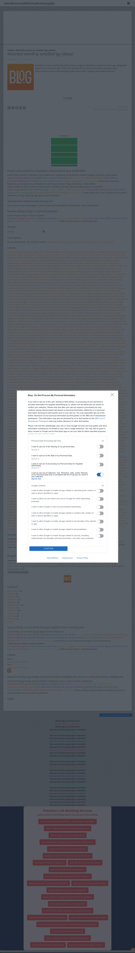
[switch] (100, 446)
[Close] (113, 395)
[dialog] (67, 476)
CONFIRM (48, 549)
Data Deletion (52, 558)
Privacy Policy (82, 558)
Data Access (67, 558)
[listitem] (67, 440)
